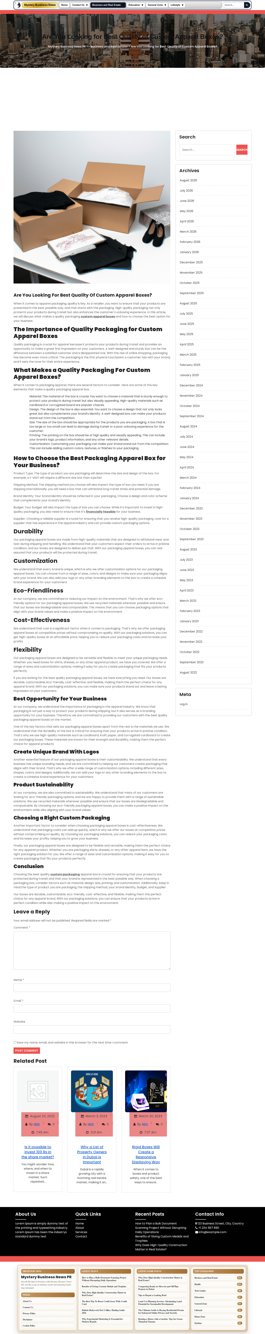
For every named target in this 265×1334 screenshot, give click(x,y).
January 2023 (189, 621)
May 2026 (186, 211)
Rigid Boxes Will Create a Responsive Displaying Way (146, 1154)
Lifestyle (175, 5)
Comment (22, 927)
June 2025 (187, 324)
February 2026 (190, 242)
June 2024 (187, 447)
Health (198, 1284)
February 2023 (190, 611)
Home (64, 5)
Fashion (198, 1323)
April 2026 (187, 221)
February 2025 (190, 365)
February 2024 (190, 488)
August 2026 (188, 180)
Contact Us (78, 5)
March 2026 (188, 232)
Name (19, 980)
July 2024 (186, 437)
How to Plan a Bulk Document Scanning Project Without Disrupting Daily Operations (160, 1227)
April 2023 (187, 590)
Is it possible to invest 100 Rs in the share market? (37, 1152)
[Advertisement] (132, 95)
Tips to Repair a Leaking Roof (152, 1295)
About (79, 1228)
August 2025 (188, 303)
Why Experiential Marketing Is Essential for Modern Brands (102, 1320)
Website (19, 1022)
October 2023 (189, 529)
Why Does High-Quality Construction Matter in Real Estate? (161, 1247)
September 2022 (192, 662)
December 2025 (191, 262)
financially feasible (101, 512)
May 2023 (186, 580)
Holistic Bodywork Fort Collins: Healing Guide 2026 (103, 1311)
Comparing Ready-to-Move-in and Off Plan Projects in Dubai (158, 1288)
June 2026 (187, 201)
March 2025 (188, 355)
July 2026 (186, 191)
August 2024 (188, 426)
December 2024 (191, 385)
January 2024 (189, 498)
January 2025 (189, 375)
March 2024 (188, 478)
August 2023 (188, 549)
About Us (27, 1301)
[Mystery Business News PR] (18, 5)
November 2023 (191, 519)
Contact (81, 1236)
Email (18, 1001)
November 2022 (191, 642)
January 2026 (189, 252)
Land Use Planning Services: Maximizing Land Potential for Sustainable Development (160, 1303)
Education (134, 5)
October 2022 (189, 652)
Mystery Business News (40, 5)
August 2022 (188, 672)
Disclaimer (27, 1319)
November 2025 (191, 273)
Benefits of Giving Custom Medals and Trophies (104, 1286)
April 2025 (187, 344)
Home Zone (200, 1316)
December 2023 (191, 508)
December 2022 (191, 631)
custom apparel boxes (98, 316)
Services (81, 1232)
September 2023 (192, 539)
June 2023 (187, 570)
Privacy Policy (29, 1313)
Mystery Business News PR (67, 47)
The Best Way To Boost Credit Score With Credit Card (104, 1303)
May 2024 (186, 457)
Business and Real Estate (106, 5)
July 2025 (186, 314)
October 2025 (190, 283)
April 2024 (187, 467)
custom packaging (65, 874)
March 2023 (188, 601)
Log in (184, 704)
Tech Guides (200, 1290)
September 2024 (192, 416)
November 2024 (191, 396)
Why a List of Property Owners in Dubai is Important (92, 1154)
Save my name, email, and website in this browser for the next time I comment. (72, 1042)
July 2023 (186, 560)
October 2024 (190, 406)
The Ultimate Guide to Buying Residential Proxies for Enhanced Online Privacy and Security (161, 1311)
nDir (37, 1124)
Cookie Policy (29, 1325)
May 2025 (186, 334)
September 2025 (192, 293)
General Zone (155, 5)
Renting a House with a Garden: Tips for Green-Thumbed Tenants (160, 1320)
